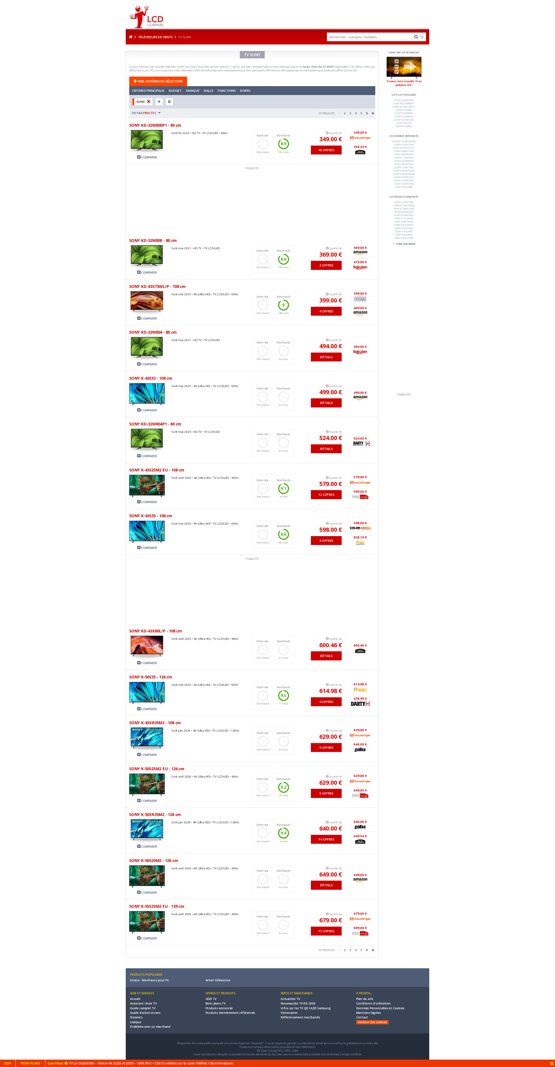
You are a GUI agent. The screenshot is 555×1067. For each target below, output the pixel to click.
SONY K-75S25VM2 (404, 218)
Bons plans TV (215, 1003)
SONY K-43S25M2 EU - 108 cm (156, 470)
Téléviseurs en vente (155, 37)
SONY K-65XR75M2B (404, 170)
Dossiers (136, 1017)
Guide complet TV (142, 1008)
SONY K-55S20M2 (404, 187)
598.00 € (330, 529)
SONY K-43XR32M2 (404, 183)
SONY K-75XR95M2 (404, 157)
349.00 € (330, 139)
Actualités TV (290, 999)
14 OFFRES (326, 839)
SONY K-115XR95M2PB (404, 141)
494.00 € (330, 346)
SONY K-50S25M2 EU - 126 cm (156, 768)
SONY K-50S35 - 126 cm (150, 677)
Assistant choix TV (143, 1003)
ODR (7, 1063)
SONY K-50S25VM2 (404, 228)
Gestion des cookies (372, 1022)
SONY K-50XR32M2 (404, 215)
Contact (362, 1017)
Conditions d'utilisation (373, 1003)
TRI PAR (144, 113)
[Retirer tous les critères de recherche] (169, 101)
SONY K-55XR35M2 (404, 119)
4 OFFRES (326, 311)
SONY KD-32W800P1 (404, 103)
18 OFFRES (326, 150)
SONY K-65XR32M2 (404, 177)
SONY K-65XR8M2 (404, 113)
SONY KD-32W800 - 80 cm (153, 240)
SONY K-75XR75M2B (404, 205)
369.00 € (330, 254)
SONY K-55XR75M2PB (404, 174)
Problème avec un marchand (150, 1027)
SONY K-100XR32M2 (403, 208)
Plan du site (364, 999)
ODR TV (211, 999)
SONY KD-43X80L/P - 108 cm (155, 631)
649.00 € (330, 874)
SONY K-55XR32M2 (404, 180)
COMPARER (148, 157)
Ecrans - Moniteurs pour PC (149, 980)
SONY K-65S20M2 (404, 234)
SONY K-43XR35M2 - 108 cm (155, 722)
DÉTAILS (326, 357)
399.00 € (330, 300)
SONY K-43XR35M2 (404, 100)
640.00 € (330, 828)
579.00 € (330, 484)
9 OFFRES (326, 747)
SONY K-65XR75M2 (404, 144)
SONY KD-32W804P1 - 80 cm (155, 424)
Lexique (135, 1022)
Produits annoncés (219, 1008)
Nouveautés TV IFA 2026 (298, 1003)
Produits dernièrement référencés (230, 1013)
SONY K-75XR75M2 (404, 167)
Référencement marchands (300, 1017)
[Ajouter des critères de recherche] (159, 101)
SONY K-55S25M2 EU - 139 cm (156, 906)
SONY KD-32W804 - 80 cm (153, 332)
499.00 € (330, 392)
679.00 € (330, 920)
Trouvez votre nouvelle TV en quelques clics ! (403, 83)
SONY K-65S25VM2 (404, 221)
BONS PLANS (30, 1063)
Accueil (135, 999)
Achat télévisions (218, 980)
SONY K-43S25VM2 (404, 238)
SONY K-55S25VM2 (404, 225)
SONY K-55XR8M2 (404, 116)
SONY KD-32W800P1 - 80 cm (155, 125)
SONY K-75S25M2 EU (404, 147)
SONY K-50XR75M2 (404, 202)
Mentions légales (368, 1013)
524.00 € (330, 438)
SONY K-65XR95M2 (404, 161)
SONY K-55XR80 (404, 110)
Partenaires (289, 1013)
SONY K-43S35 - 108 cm (150, 515)
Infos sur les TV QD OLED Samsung (306, 1008)
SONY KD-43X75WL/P (404, 106)
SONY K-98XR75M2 (404, 151)
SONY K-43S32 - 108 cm (150, 378)
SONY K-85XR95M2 (404, 154)
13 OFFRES (326, 931)
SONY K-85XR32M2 (404, 211)
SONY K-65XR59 (404, 126)
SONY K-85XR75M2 (404, 164)
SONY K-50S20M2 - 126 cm (153, 860)
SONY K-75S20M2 (404, 231)
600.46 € (330, 645)
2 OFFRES (326, 265)
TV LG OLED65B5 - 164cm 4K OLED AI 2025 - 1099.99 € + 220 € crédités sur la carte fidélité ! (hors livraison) (140, 1063)
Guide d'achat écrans (145, 1013)
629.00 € (330, 736)
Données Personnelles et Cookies (380, 1008)
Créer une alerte (405, 244)
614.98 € (330, 691)
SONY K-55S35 (404, 123)
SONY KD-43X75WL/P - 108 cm (157, 286)
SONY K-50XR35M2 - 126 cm (155, 814)
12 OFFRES (326, 494)
